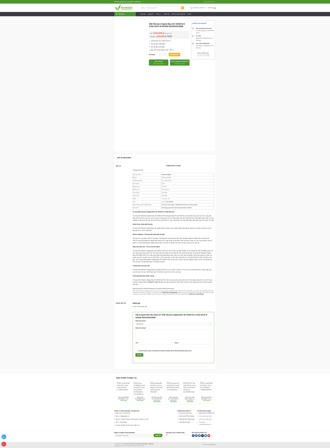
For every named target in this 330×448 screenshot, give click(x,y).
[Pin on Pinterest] (205, 55)
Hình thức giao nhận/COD (178, 14)
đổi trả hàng (190, 416)
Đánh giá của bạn (140, 321)
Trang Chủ (143, 14)
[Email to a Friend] (203, 55)
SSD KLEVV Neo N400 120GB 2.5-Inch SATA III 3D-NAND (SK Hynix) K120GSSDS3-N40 (190, 398)
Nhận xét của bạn (141, 328)
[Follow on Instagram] (196, 435)
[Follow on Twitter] (199, 435)
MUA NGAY (174, 54)
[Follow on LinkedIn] (205, 435)
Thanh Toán (166, 14)
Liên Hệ (189, 14)
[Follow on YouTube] (208, 435)
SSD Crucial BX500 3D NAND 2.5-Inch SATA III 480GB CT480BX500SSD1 (206, 398)
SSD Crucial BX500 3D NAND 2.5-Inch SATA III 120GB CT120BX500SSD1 (123, 398)
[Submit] (182, 7)
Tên (137, 343)
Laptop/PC (150, 14)
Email (177, 343)
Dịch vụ (158, 14)
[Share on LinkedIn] (208, 55)
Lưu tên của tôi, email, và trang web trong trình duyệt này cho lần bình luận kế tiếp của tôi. (165, 350)
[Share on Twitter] (200, 55)
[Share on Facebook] (198, 55)
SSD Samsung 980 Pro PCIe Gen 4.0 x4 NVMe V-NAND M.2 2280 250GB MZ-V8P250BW (156, 398)
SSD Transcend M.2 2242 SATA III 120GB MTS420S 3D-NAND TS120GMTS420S (173, 398)
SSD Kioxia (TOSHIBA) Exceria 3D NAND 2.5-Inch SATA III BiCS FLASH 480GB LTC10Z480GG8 (140, 398)
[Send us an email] (202, 435)
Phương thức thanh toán (187, 419)
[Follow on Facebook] (193, 435)
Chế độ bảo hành (184, 422)
